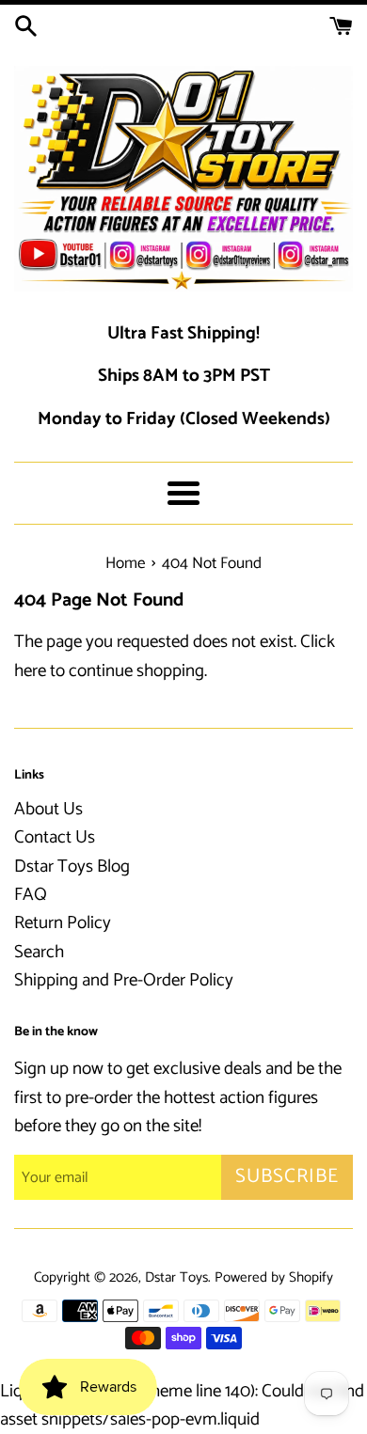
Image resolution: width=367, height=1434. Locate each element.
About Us (48, 809)
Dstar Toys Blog (72, 866)
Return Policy (62, 923)
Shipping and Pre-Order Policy (123, 980)
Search (39, 952)
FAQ (30, 894)
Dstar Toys (176, 1277)
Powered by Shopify (274, 1277)
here (30, 670)
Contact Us (54, 837)
